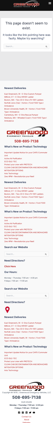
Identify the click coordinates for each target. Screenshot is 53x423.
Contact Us (26, 417)
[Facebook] (19, 412)
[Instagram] (23, 412)
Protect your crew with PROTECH (18, 164)
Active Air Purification (13, 158)
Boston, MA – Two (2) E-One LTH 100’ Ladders (23, 100)
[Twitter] (30, 412)
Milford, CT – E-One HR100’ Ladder (19, 97)
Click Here (10, 266)
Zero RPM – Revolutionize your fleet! (19, 176)
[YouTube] (34, 412)
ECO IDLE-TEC (10, 161)
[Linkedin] (26, 412)
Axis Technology (11, 173)
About (26, 420)
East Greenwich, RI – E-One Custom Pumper (22, 94)
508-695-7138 (26, 141)
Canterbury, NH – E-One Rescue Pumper (21, 115)
